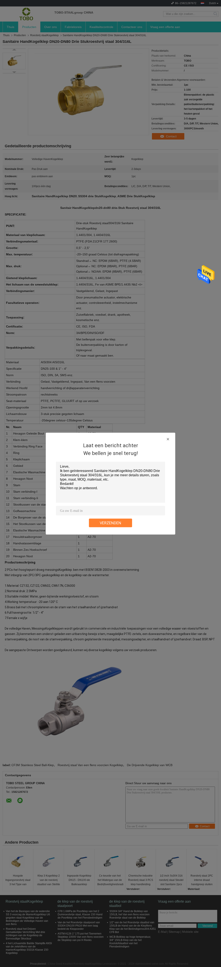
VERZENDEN (110, 522)
